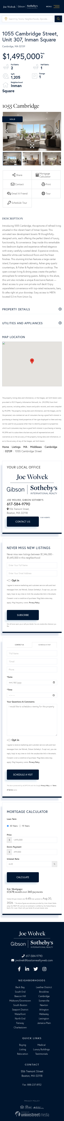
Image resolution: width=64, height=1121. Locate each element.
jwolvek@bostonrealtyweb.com (34, 960)
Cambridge (51, 447)
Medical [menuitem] (42, 1044)
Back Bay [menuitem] (20, 987)
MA (25, 447)
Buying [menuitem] (22, 1044)
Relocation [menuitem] (22, 1053)
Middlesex (36, 447)
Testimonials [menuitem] (41, 1053)
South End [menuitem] (20, 991)
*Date (9, 677)
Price (9, 834)
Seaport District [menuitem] (20, 1009)
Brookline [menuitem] (44, 991)
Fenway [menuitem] (20, 1022)
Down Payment (14, 847)
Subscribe (23, 615)
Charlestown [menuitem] (20, 1027)
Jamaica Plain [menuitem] (44, 1022)
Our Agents (45, 517)
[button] (58, 18)
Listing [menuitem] (22, 1049)
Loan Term (12, 819)
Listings (16, 447)
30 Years (14, 825)
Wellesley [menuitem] (44, 1014)
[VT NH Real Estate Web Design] (32, 1114)
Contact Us (22, 521)
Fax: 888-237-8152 (32, 1084)
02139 (8, 451)
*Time (9, 689)
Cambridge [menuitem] (44, 996)
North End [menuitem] (20, 1018)
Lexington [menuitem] (44, 1018)
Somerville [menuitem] (44, 1000)
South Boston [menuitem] (20, 1005)
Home (5, 447)
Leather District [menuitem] (44, 987)
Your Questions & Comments (21, 701)
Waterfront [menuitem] (20, 1014)
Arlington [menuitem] (44, 1009)
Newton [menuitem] (44, 1005)
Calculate (23, 877)
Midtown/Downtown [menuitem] (20, 1000)
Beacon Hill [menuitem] (20, 996)
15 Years (25, 825)
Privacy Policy (34, 602)
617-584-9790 (18, 503)
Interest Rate (13, 859)
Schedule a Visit (44, 645)
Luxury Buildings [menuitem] (41, 1049)
